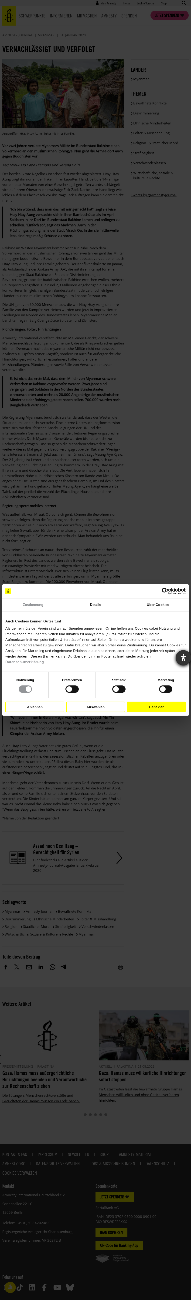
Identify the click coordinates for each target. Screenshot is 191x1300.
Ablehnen (35, 707)
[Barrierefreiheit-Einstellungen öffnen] (183, 657)
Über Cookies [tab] (158, 604)
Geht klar (156, 707)
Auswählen (95, 707)
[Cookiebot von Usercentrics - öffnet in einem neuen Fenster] (165, 591)
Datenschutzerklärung (24, 662)
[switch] (72, 689)
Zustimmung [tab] (33, 604)
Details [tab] (95, 604)
